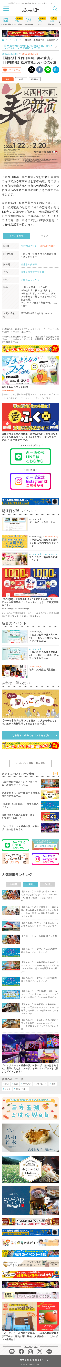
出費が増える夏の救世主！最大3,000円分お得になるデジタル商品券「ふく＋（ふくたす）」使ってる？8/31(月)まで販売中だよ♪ (30, 437)
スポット (6, 24)
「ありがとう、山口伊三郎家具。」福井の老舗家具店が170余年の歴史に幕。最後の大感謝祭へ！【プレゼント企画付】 (30, 1336)
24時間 (13, 884)
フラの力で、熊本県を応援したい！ (43, 559)
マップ (44, 236)
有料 (7, 79)
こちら (51, 329)
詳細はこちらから (30, 279)
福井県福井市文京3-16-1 (34, 272)
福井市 (21, 79)
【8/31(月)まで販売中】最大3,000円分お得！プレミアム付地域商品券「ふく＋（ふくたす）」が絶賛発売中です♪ (30, 602)
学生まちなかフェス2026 (15, 387)
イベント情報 (16, 236)
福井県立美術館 (29, 264)
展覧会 (35, 79)
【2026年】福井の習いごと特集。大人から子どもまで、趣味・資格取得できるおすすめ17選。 (29, 722)
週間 (30, 884)
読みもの (51, 24)
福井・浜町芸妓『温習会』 (43, 669)
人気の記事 (28, 24)
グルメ (40, 24)
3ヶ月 (47, 884)
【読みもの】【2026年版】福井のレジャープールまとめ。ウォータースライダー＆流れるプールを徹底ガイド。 (40, 994)
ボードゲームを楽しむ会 (42, 522)
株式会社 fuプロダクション (34, 1360)
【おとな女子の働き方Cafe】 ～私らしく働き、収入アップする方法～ (44, 637)
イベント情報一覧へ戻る (32, 763)
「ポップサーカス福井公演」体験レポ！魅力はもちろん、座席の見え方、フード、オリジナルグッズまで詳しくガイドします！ (30, 1068)
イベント (17, 24)
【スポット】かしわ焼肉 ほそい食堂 (39, 936)
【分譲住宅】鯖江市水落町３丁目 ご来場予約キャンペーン (44, 542)
